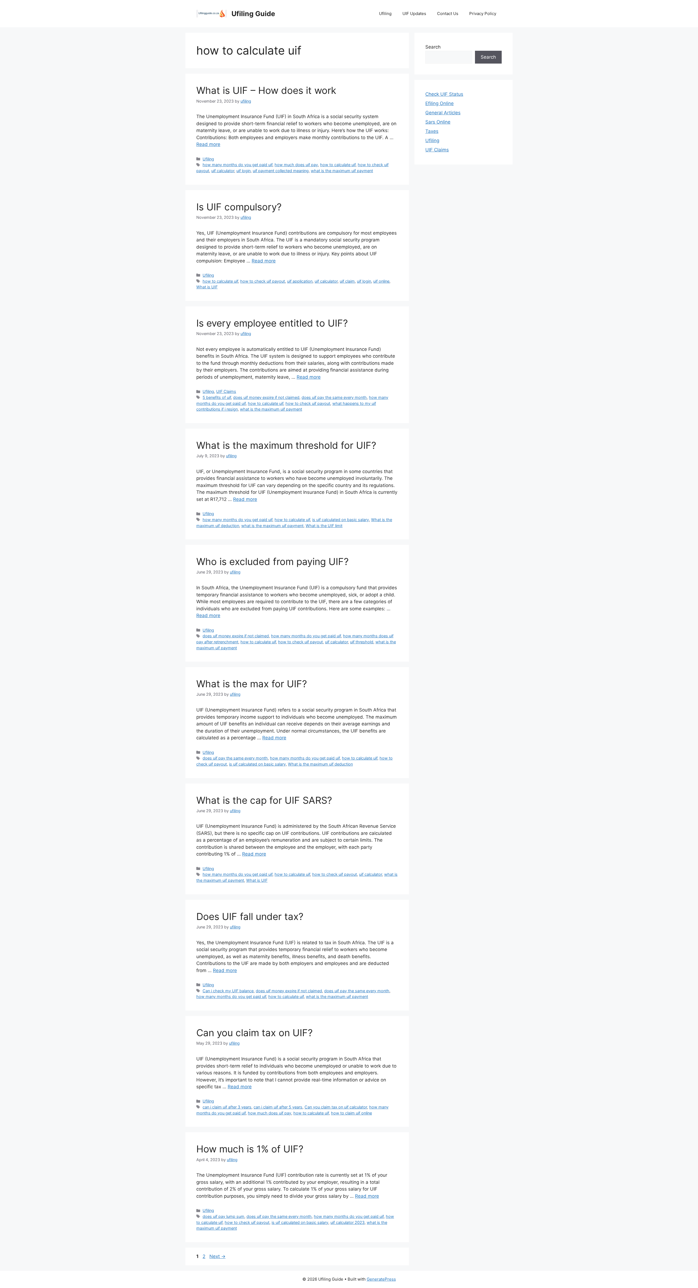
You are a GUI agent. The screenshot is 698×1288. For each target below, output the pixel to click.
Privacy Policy (482, 13)
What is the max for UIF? (251, 683)
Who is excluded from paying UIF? (272, 561)
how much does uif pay (296, 164)
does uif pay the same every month (334, 397)
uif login (243, 170)
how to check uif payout (262, 281)
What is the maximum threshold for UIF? (286, 445)
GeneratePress (381, 1279)
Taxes (431, 131)
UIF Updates (414, 13)
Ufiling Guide (253, 14)
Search (433, 47)
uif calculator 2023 (347, 1222)
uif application (299, 281)
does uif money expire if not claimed (266, 397)
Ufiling (385, 13)
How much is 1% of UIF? (249, 1149)
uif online (381, 281)
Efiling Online (439, 103)
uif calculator (222, 170)
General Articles (443, 112)
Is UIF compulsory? (239, 207)
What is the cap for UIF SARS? (264, 800)
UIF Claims (226, 391)
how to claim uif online (351, 1113)
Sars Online (437, 122)
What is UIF (207, 287)
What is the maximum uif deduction (320, 764)
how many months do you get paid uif (237, 164)
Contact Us (447, 13)
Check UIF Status (444, 94)
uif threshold (361, 641)
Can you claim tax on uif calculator (336, 1107)
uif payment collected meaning (281, 170)
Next (217, 1256)
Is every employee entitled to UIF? (272, 323)
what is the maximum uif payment (342, 170)
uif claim (347, 281)
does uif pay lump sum (223, 1216)
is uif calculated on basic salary (340, 519)
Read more (208, 144)
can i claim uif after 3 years (227, 1107)
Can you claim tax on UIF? (254, 1032)
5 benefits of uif (217, 397)
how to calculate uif (338, 164)
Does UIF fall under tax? (249, 916)
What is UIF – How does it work (266, 90)
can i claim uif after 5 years (278, 1107)
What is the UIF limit (324, 525)
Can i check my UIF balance (228, 990)
